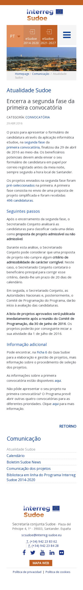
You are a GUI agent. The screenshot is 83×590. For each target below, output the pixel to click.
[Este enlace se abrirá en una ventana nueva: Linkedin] (52, 552)
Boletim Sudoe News (24, 462)
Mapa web (41, 563)
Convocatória (37, 117)
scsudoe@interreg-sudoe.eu (41, 535)
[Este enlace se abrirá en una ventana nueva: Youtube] (42, 552)
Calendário (22, 455)
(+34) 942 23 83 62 (41, 541)
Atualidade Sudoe (21, 449)
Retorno (67, 426)
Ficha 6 (42, 352)
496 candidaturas (20, 200)
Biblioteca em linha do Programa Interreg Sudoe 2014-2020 (41, 477)
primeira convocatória (23, 147)
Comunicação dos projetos (29, 468)
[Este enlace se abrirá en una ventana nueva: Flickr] (61, 552)
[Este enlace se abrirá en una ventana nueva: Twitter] (33, 552)
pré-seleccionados (21, 185)
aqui (58, 380)
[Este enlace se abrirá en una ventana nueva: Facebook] (24, 552)
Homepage (22, 74)
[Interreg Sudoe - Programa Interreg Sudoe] (45, 10)
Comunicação (40, 74)
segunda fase (34, 142)
